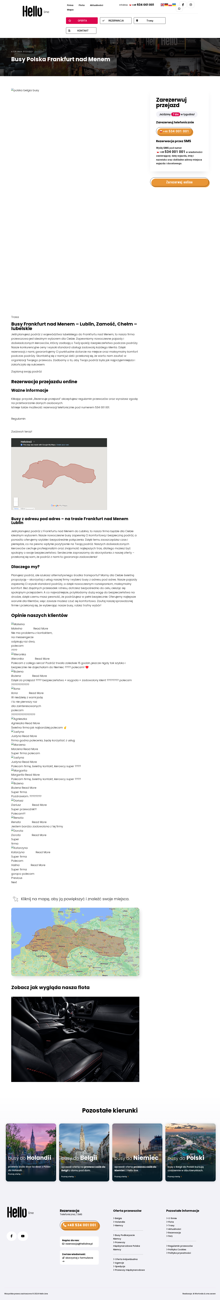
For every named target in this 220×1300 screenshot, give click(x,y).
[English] (162, 4)
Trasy (171, 1225)
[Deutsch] (166, 4)
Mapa (70, 10)
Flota (82, 5)
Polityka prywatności (179, 1252)
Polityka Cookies (177, 1249)
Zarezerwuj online (179, 182)
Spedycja (119, 1266)
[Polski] (170, 4)
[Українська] (174, 4)
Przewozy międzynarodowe (129, 1269)
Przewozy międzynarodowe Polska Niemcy (126, 1246)
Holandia (119, 1221)
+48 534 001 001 (81, 1225)
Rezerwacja (174, 1232)
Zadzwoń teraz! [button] (21, 431)
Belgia (118, 1218)
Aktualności (96, 5)
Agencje (119, 1262)
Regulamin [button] (18, 419)
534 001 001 (143, 5)
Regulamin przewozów (180, 1245)
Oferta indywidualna (126, 1259)
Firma (70, 5)
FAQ (170, 1236)
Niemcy (118, 1225)
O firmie (172, 1218)
